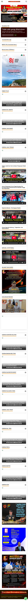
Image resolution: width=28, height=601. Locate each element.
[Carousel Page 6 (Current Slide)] (14, 123)
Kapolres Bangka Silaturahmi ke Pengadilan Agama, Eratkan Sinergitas (14, 365)
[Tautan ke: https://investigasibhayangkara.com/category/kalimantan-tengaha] (25, 428)
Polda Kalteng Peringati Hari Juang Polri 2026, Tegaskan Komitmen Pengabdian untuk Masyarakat (13, 440)
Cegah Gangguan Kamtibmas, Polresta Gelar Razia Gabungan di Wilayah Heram (13, 458)
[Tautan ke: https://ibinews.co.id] (25, 50)
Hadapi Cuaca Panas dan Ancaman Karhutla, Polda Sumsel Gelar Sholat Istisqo (14, 346)
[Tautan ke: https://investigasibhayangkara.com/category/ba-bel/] (25, 353)
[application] (14, 176)
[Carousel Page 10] (21, 123)
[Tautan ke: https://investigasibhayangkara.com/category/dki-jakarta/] (25, 110)
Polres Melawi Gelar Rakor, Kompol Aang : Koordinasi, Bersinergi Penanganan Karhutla (13, 383)
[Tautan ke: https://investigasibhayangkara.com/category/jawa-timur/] (25, 410)
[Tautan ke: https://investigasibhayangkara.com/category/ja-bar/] (25, 129)
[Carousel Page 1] (7, 123)
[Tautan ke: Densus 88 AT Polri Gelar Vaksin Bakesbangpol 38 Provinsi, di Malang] (14, 418)
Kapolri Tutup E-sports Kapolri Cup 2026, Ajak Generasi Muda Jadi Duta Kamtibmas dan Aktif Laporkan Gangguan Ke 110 (13, 121)
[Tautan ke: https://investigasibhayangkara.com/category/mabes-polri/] (25, 91)
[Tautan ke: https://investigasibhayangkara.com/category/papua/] (25, 447)
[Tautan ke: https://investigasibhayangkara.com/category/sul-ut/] (25, 391)
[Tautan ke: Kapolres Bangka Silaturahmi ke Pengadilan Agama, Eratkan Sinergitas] (14, 362)
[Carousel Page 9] (19, 123)
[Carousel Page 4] (11, 123)
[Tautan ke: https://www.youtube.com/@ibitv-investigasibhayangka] (25, 40)
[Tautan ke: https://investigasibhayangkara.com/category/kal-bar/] (25, 372)
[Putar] (3, 181)
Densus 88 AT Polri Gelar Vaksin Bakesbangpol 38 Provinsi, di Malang (12, 421)
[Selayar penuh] (24, 181)
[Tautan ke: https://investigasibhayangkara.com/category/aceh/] (25, 484)
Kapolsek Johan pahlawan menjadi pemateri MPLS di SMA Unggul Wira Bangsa (14, 496)
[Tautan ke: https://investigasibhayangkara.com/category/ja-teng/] (25, 147)
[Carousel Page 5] (13, 123)
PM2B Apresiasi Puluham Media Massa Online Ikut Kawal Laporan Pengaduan (12, 477)
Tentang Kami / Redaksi (13, 597)
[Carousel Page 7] (16, 123)
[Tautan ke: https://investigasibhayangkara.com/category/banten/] (25, 466)
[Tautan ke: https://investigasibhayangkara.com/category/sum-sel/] (25, 335)
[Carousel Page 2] (8, 123)
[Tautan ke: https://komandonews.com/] (25, 45)
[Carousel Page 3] (10, 123)
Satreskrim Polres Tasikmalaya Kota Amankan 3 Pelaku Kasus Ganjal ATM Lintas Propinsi (13, 140)
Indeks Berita (3, 597)
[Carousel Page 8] (18, 123)
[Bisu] (22, 181)
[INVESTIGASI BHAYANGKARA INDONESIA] (14, 1)
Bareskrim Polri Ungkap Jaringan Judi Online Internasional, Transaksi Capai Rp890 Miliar (12, 102)
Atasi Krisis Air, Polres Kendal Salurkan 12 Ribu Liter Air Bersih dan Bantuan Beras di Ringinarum (13, 159)
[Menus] (2, 1)
